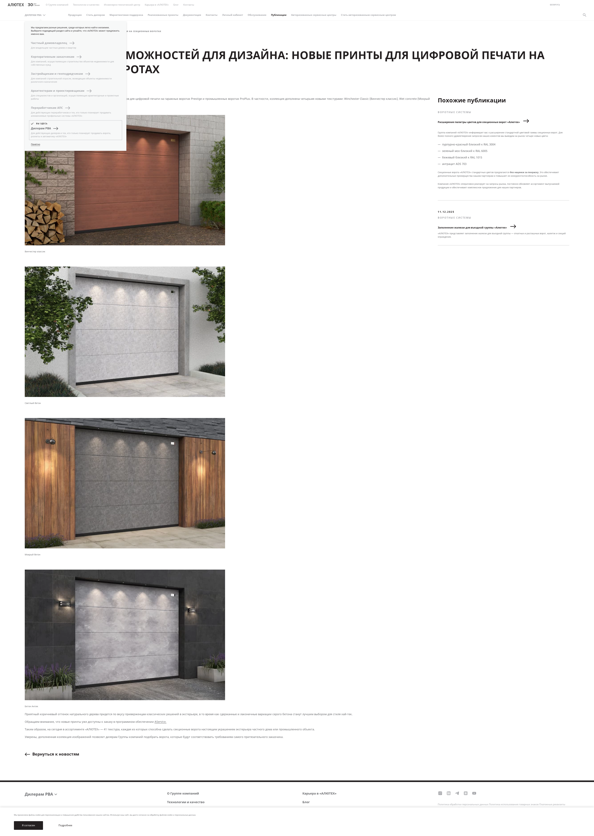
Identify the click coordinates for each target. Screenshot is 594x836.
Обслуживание (257, 15)
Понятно (35, 144)
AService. (160, 722)
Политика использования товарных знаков (514, 804)
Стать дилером (95, 15)
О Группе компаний (183, 793)
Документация (192, 15)
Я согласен (28, 825)
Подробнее (65, 825)
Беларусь (555, 5)
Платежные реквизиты (552, 804)
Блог (176, 4)
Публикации (278, 15)
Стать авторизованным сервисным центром (368, 15)
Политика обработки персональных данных (463, 804)
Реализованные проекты (163, 15)
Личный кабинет (232, 15)
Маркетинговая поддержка (126, 15)
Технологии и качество (185, 802)
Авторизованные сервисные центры (313, 15)
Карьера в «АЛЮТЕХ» (157, 4)
